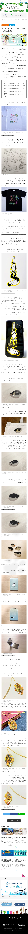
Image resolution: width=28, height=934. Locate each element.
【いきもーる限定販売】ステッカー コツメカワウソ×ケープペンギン (14, 86)
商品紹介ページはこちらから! (8, 474)
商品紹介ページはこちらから (7, 135)
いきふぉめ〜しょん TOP (5, 19)
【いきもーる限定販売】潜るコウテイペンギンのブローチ (14, 89)
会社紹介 (5, 928)
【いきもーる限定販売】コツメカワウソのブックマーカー (14, 95)
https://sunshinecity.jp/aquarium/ (9, 244)
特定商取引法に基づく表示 (11, 928)
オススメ (6, 25)
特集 (11, 19)
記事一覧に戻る (14, 820)
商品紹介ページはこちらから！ (8, 293)
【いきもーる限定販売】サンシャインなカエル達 (14, 83)
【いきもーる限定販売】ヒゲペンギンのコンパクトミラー (14, 92)
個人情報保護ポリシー (20, 928)
